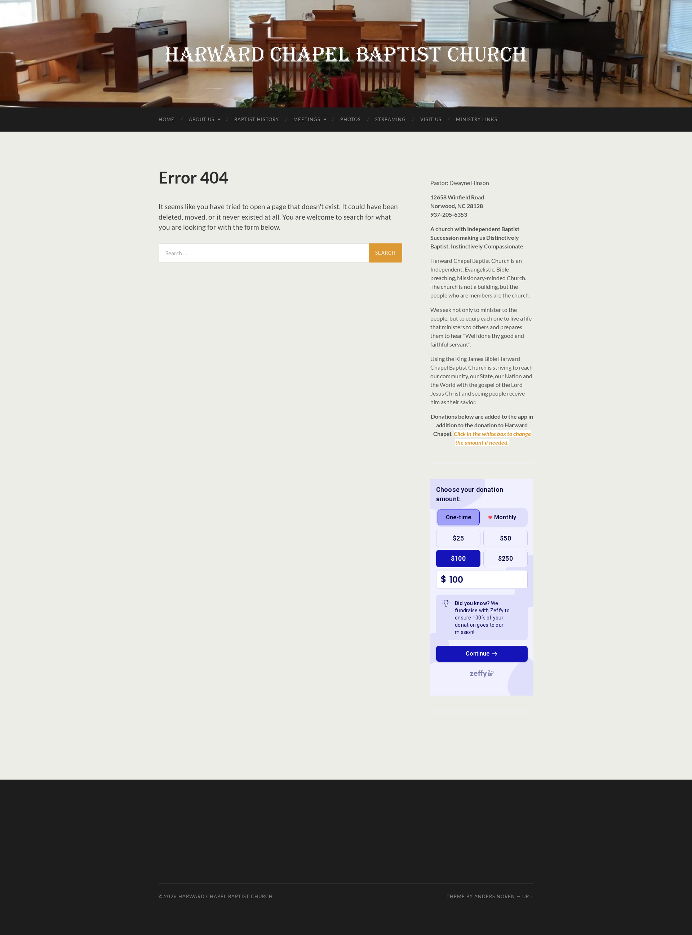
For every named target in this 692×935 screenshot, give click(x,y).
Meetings (306, 119)
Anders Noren (494, 896)
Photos (350, 119)
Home (166, 119)
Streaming (390, 119)
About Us (201, 119)
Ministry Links (476, 119)
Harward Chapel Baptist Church (225, 896)
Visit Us (431, 119)
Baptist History (256, 119)
